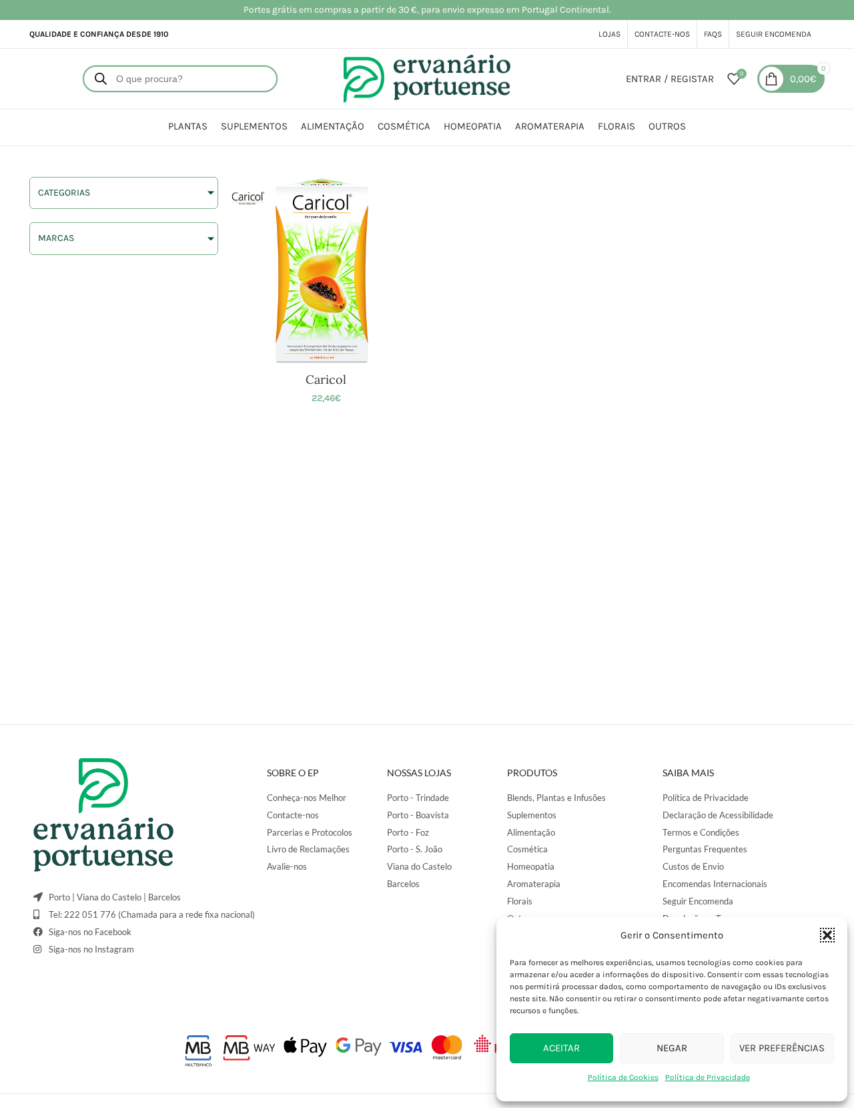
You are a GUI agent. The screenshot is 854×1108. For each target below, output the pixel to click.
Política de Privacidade (707, 1077)
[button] (827, 935)
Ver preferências (782, 1048)
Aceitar (561, 1048)
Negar (672, 1048)
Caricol (326, 379)
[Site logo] (427, 77)
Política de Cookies (623, 1077)
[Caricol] (326, 271)
